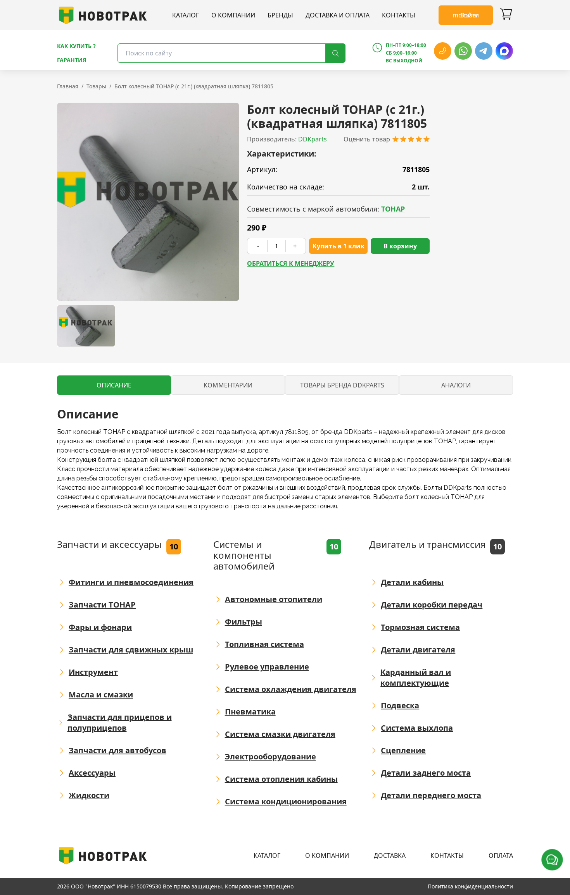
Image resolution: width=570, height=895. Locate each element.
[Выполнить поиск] (335, 53)
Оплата (501, 855)
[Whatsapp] (463, 51)
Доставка (390, 855)
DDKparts (312, 139)
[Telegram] (483, 51)
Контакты (398, 15)
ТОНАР (393, 208)
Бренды (280, 15)
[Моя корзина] (506, 15)
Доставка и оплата (338, 15)
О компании (233, 15)
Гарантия (71, 60)
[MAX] (504, 51)
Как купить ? (76, 46)
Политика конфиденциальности (470, 886)
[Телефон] (442, 51)
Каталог (185, 15)
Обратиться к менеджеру (290, 263)
